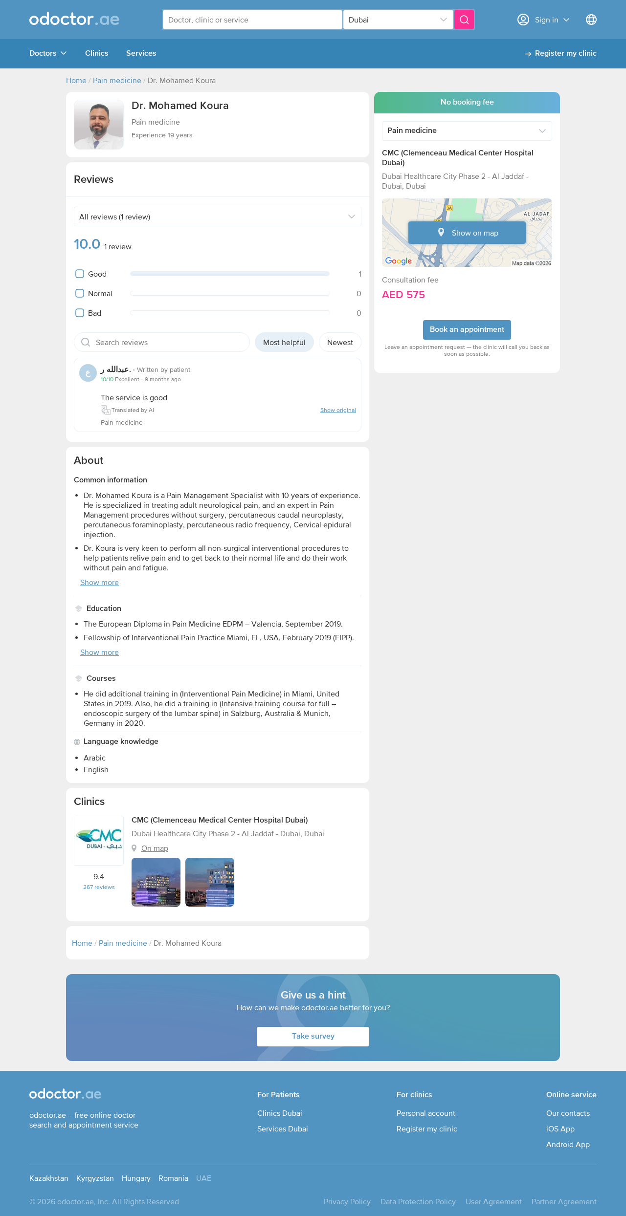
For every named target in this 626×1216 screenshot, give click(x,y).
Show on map (475, 232)
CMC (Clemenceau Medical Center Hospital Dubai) (220, 821)
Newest (340, 342)
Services (141, 54)
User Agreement (494, 1201)
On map (154, 848)
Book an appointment (467, 330)
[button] (99, 125)
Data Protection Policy (418, 1201)
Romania (173, 1177)
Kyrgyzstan (95, 1177)
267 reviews (99, 887)
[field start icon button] (85, 342)
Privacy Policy (347, 1201)
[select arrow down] (443, 19)
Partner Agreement (564, 1201)
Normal (100, 293)
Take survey (313, 1037)
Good (97, 273)
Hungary (136, 1177)
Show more (99, 582)
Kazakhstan (48, 1177)
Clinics (97, 54)
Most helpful (284, 342)
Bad (94, 312)
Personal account (426, 1112)
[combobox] (252, 19)
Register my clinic (566, 54)
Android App (568, 1144)
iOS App (560, 1128)
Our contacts (568, 1112)
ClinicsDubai (279, 1112)
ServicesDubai (282, 1128)
